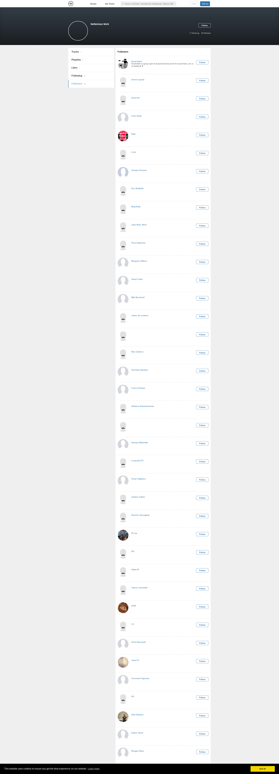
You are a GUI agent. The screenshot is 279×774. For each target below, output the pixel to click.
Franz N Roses (138, 388)
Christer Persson (139, 170)
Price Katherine (138, 243)
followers (206, 33)
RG (132, 551)
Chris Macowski (138, 642)
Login (194, 4)
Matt (133, 134)
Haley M (135, 569)
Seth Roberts (137, 714)
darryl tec (135, 98)
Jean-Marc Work (139, 225)
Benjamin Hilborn (139, 261)
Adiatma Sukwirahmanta (142, 406)
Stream (93, 4)
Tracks (76, 52)
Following (78, 75)
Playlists (77, 60)
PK (132, 696)
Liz (132, 624)
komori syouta (137, 79)
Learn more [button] (94, 768)
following (194, 33)
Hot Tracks (110, 4)
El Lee (134, 533)
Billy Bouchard (137, 297)
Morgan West (137, 751)
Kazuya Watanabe (139, 442)
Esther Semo (137, 733)
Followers (78, 83)
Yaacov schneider (139, 587)
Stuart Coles (137, 279)
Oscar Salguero (138, 479)
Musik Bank (136, 61)
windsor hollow (138, 497)
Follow (205, 25)
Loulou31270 (137, 460)
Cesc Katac (136, 116)
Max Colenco (137, 352)
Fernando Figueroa (140, 678)
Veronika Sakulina (139, 370)
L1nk (133, 152)
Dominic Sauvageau (140, 515)
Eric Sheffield (137, 188)
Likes (75, 67)
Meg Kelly (135, 206)
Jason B (135, 660)
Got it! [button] (263, 769)
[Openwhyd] (70, 3)
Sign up (205, 4)
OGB (133, 606)
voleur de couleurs (139, 315)
